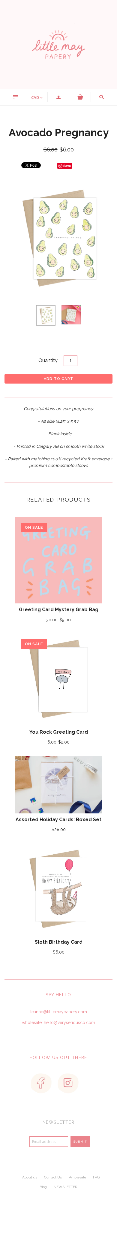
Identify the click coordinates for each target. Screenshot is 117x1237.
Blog (43, 1187)
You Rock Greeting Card (58, 732)
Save (67, 165)
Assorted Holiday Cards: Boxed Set (58, 819)
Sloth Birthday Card (58, 942)
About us (29, 1177)
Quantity (48, 360)
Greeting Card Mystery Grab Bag (58, 609)
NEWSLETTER (65, 1187)
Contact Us (53, 1177)
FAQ (96, 1177)
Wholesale (77, 1177)
